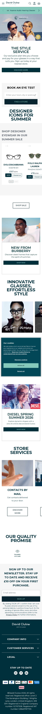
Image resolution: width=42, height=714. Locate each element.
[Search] (30, 3)
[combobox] (21, 95)
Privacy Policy (11, 615)
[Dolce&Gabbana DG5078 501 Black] (11, 181)
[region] (21, 357)
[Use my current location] (35, 95)
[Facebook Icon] (21, 673)
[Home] (12, 3)
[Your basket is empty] (39, 3)
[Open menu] (3, 3)
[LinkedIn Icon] (26, 673)
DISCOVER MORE (17, 511)
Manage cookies (21, 360)
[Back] (3, 10)
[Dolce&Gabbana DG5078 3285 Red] (16, 181)
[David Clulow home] (21, 625)
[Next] (39, 10)
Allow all (21, 365)
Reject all (21, 371)
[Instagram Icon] (15, 673)
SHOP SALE (21, 205)
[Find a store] (34, 3)
